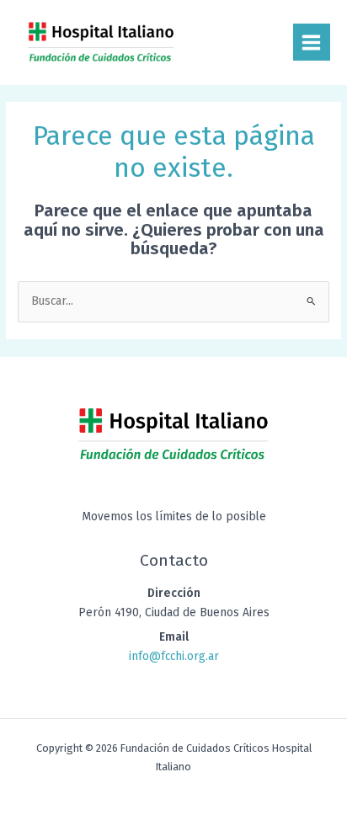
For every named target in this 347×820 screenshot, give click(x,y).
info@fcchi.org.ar (174, 656)
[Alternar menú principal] (311, 42)
